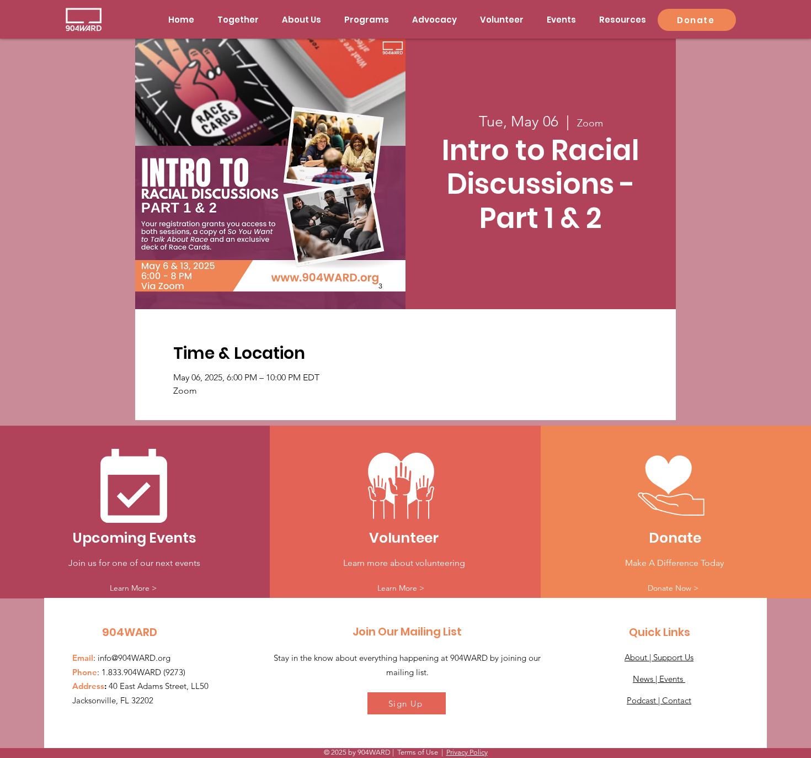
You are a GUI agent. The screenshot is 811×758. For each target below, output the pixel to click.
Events (672, 679)
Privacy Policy (467, 752)
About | (639, 657)
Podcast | (644, 700)
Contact (676, 700)
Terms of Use (417, 752)
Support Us (673, 657)
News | (646, 679)
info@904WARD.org (134, 658)
